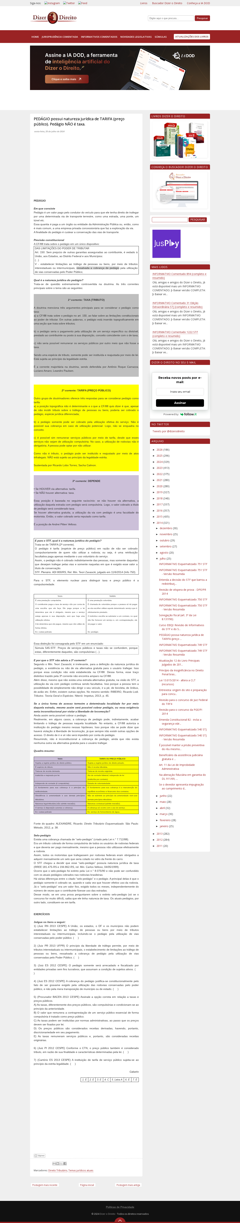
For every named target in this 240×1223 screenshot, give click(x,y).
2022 (160, 474)
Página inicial (87, 1185)
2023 (160, 468)
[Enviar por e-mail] (54, 1163)
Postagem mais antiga (128, 1185)
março (164, 814)
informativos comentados (99, 36)
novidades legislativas (136, 36)
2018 (160, 498)
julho (163, 558)
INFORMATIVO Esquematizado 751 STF (183, 564)
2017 (160, 504)
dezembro (166, 528)
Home (35, 36)
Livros (143, 3)
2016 (160, 510)
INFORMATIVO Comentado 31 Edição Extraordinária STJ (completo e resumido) (177, 305)
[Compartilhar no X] (61, 1163)
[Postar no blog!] (58, 1163)
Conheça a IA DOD (198, 3)
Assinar (180, 403)
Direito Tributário (57, 1170)
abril (163, 808)
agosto (164, 552)
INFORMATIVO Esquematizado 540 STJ (183, 729)
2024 (160, 462)
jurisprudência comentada (60, 36)
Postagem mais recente (44, 1185)
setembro (166, 546)
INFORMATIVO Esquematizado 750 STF (183, 599)
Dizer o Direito (107, 1213)
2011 (160, 846)
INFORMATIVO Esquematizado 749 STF (183, 645)
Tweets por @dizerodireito (168, 431)
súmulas (161, 36)
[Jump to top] (120, 1220)
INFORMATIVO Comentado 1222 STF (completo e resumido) (175, 334)
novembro (166, 534)
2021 (160, 480)
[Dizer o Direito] (53, 23)
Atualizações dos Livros (191, 36)
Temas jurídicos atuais (80, 1170)
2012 (160, 839)
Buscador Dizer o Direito (167, 3)
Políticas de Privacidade (120, 1207)
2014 (160, 522)
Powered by (171, 414)
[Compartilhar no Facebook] (65, 1163)
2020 (160, 486)
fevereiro (165, 820)
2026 (160, 449)
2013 (160, 833)
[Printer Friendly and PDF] (39, 1156)
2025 (160, 455)
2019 (160, 492)
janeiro (164, 826)
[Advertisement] (98, 99)
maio (163, 802)
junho (163, 796)
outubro (165, 540)
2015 (160, 516)
